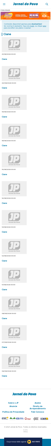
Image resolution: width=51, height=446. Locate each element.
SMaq (25, 432)
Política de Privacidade (13, 412)
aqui (44, 26)
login (32, 26)
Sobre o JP (13, 403)
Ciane (7, 34)
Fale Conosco (37, 412)
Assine (38, 403)
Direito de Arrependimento (38, 407)
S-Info (25, 430)
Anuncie (13, 406)
